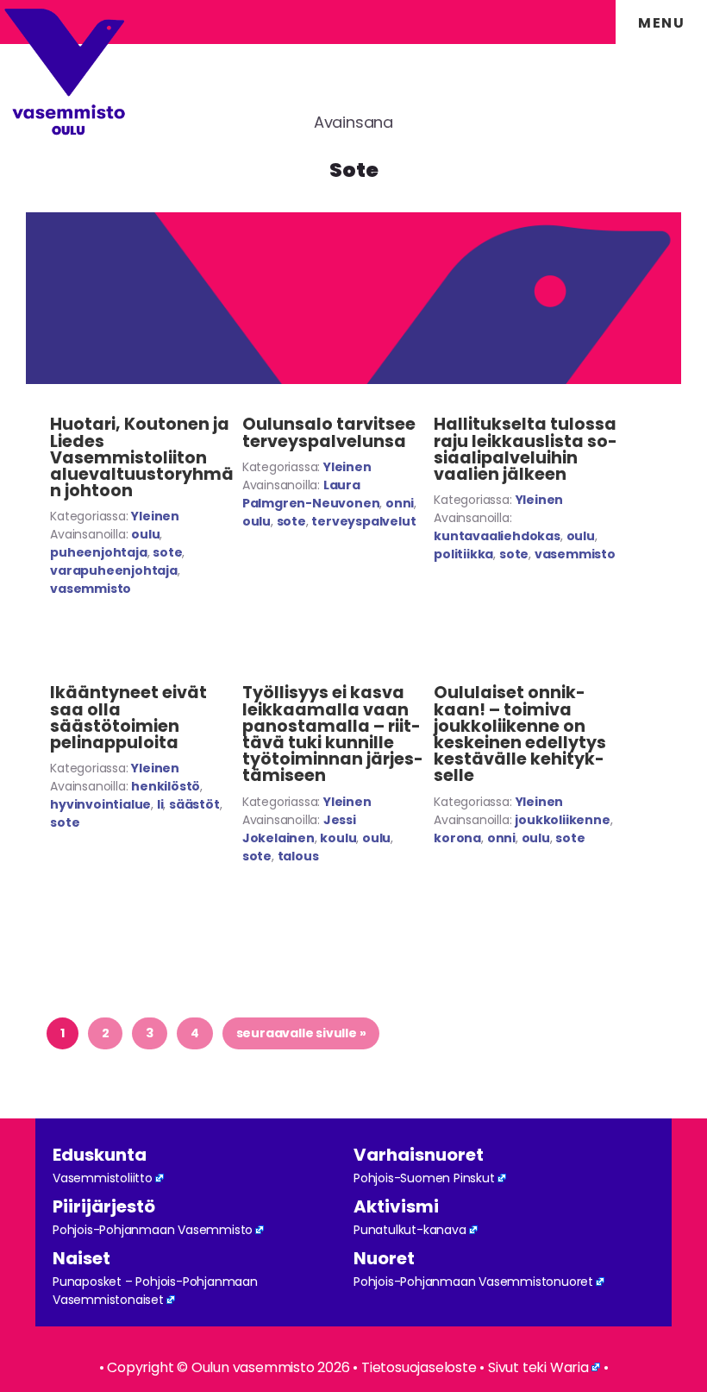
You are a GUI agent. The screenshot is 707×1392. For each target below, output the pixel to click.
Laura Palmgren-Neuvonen (311, 494)
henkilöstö (165, 786)
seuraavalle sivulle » (300, 1033)
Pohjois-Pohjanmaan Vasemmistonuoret (473, 1281)
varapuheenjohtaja (114, 570)
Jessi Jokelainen (299, 829)
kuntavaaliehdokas (497, 536)
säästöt (194, 804)
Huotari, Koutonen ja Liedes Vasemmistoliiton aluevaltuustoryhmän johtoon (142, 457)
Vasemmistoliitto (103, 1178)
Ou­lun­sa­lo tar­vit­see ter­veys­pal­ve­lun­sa (329, 432)
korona (457, 838)
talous (298, 856)
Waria (569, 1367)
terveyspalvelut (363, 521)
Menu (661, 23)
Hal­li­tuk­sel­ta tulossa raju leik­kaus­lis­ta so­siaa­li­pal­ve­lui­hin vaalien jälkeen (525, 449)
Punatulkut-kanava (410, 1229)
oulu (145, 534)
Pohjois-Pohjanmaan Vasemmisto (153, 1229)
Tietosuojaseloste (419, 1367)
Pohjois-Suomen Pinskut (424, 1178)
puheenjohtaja (98, 552)
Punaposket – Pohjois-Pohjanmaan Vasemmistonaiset (155, 1290)
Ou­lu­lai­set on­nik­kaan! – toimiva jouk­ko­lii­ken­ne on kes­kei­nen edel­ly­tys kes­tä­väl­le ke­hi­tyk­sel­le (520, 734)
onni (399, 503)
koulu (338, 838)
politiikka (463, 554)
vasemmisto (90, 588)
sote (167, 552)
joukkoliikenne (562, 819)
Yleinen (155, 516)
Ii (160, 804)
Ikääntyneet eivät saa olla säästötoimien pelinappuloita (128, 717)
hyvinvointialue (100, 804)
